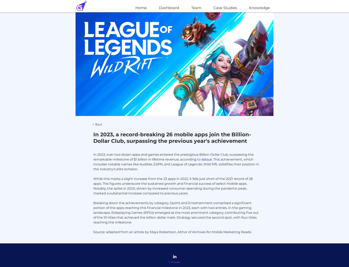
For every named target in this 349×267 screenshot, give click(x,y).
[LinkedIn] (174, 256)
